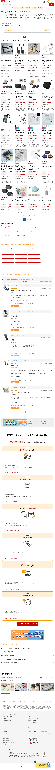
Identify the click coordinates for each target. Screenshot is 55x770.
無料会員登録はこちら (27, 624)
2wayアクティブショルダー (19, 335)
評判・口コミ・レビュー (33, 718)
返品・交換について (7, 738)
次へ (30, 36)
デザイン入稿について (7, 722)
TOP (2, 9)
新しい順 (11, 279)
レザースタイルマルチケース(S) (20, 360)
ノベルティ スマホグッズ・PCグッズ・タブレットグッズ (16, 9)
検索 (44, 281)
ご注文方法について (7, 720)
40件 (11, 25)
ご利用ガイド (6, 718)
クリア (50, 281)
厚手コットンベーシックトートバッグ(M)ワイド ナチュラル (28, 311)
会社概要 (5, 731)
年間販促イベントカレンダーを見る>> (37, 423)
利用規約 (5, 733)
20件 (8, 25)
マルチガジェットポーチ (18, 387)
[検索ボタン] (51, 4)
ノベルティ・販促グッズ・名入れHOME (11, 714)
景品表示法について (32, 725)
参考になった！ (14, 306)
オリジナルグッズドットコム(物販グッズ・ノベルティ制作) (39, 733)
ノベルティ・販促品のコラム (33, 722)
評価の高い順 (20, 279)
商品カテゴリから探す (7, 716)
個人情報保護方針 (6, 740)
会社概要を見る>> (5, 693)
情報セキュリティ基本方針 (8, 742)
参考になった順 (28, 279)
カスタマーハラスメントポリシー (9, 744)
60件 (15, 25)
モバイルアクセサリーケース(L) (20, 286)
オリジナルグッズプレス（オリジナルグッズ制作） (38, 731)
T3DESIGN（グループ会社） (33, 736)
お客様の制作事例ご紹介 (33, 720)
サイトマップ (30, 727)
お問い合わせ (30, 716)
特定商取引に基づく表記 (8, 736)
